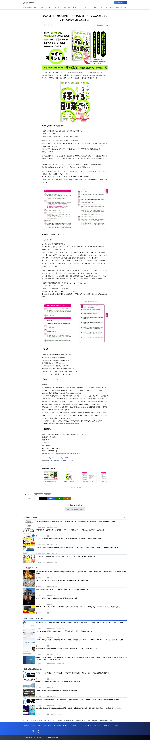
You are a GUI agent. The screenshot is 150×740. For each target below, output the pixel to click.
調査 (125, 7)
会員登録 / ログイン (120, 2)
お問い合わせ (115, 725)
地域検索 (29, 7)
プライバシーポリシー (85, 725)
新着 (24, 7)
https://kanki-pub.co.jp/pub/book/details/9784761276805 (61, 454)
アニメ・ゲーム (51, 7)
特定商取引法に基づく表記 (61, 725)
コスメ (102, 7)
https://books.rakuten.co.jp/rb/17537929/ (59, 460)
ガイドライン (97, 725)
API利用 (106, 725)
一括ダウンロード (76, 487)
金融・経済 (119, 7)
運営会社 (26, 725)
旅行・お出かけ (72, 7)
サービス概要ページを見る (137, 736)
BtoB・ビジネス (62, 7)
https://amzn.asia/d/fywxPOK (58, 458)
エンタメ (36, 7)
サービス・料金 (36, 725)
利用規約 (74, 725)
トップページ (28, 721)
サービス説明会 (47, 725)
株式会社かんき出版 (102, 25)
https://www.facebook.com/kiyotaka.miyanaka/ (64, 423)
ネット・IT (87, 7)
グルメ (80, 7)
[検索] (110, 2)
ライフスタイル (110, 7)
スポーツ (43, 7)
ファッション (95, 7)
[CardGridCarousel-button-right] (108, 477)
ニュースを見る (121, 517)
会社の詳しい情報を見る (75, 509)
